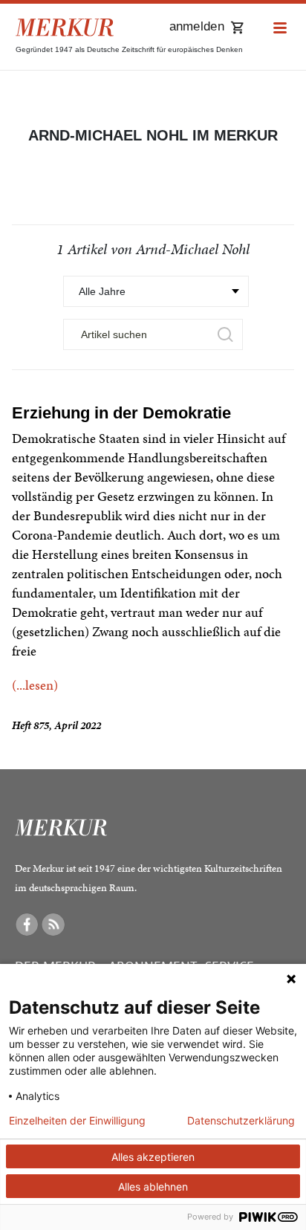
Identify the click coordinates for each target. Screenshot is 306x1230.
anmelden (196, 26)
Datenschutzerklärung (241, 1121)
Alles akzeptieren (153, 1156)
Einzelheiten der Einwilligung (77, 1121)
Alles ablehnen (153, 1186)
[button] (280, 29)
